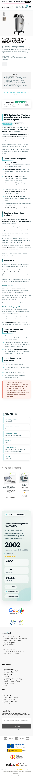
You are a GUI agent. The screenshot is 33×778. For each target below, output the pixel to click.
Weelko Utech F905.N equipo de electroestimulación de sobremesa (11, 493)
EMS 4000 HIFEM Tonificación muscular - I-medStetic (24, 490)
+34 (11, 642)
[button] (30, 7)
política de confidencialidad (14, 729)
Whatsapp (6, 646)
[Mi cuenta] (22, 7)
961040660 (13, 76)
